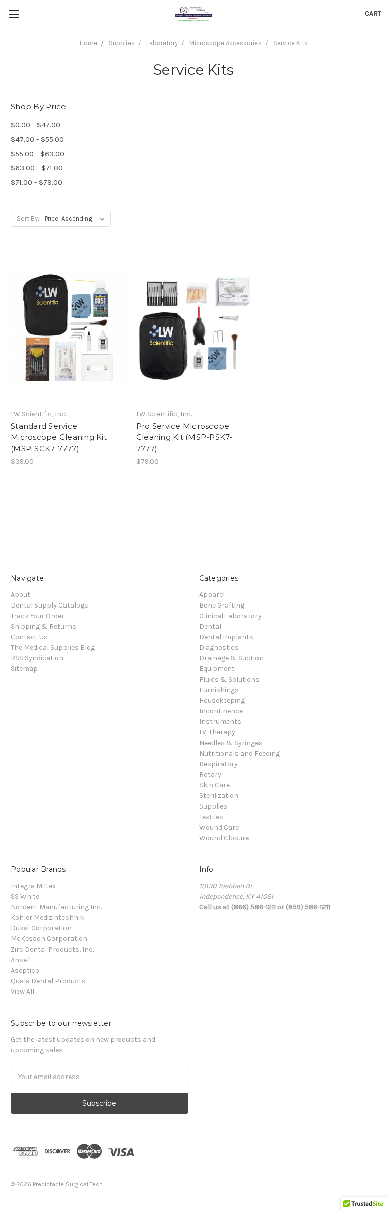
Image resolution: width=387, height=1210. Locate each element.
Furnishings (219, 690)
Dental (210, 626)
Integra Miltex (33, 886)
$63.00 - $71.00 (37, 167)
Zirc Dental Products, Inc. (52, 949)
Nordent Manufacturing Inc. (56, 907)
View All (22, 991)
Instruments (220, 721)
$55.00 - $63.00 (37, 153)
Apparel (212, 594)
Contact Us (29, 637)
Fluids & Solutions (229, 679)
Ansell (21, 960)
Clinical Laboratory (230, 616)
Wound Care (219, 827)
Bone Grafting (221, 605)
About (20, 594)
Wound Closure (224, 838)
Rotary (210, 774)
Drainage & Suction (231, 658)
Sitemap (24, 668)
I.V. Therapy (217, 732)
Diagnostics (219, 647)
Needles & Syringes (231, 742)
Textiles (211, 817)
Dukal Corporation (41, 928)
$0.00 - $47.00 (35, 124)
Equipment (217, 668)
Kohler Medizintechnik (47, 917)
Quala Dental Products (48, 981)
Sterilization (218, 795)
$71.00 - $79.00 (36, 182)
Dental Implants (226, 637)
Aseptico (25, 970)
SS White (25, 896)
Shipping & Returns (43, 626)
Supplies (213, 806)
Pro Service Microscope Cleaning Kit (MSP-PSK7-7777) (184, 437)
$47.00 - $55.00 (37, 139)
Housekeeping (222, 700)
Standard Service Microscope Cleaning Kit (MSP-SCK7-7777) (59, 437)
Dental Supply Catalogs (49, 605)
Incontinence (221, 711)
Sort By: (28, 218)
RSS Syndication (37, 658)
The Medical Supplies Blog (53, 647)
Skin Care (214, 785)
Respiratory (218, 764)
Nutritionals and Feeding (239, 753)
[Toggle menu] (14, 14)
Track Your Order (37, 616)
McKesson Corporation (49, 938)
